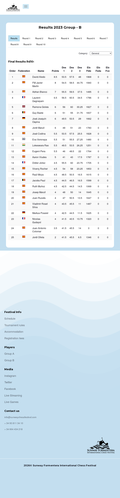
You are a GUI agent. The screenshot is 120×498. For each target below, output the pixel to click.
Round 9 (27, 44)
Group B (9, 360)
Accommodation (13, 331)
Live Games (11, 402)
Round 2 (39, 38)
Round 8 (14, 44)
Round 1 (26, 38)
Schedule (9, 318)
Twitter (8, 382)
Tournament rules (14, 325)
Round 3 (52, 38)
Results (14, 38)
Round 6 (91, 38)
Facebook (10, 389)
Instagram (10, 376)
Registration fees (14, 338)
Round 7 (104, 38)
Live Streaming (13, 395)
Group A (9, 353)
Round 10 (40, 44)
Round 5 (78, 38)
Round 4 (65, 38)
